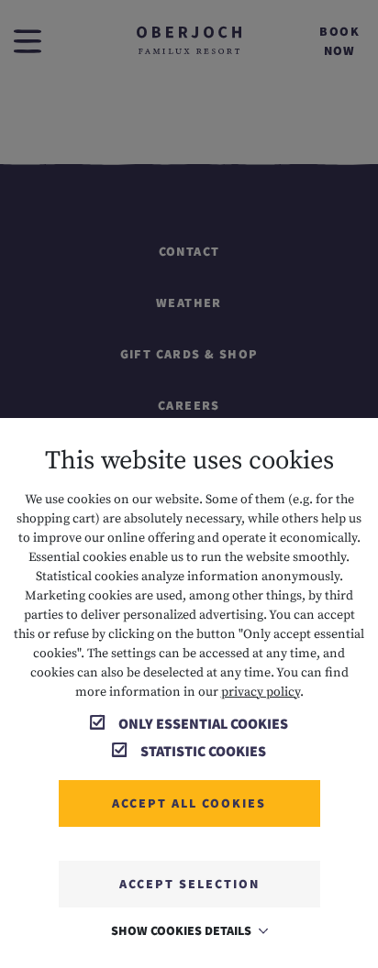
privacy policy (260, 692)
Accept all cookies (189, 803)
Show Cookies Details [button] (182, 930)
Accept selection (189, 883)
